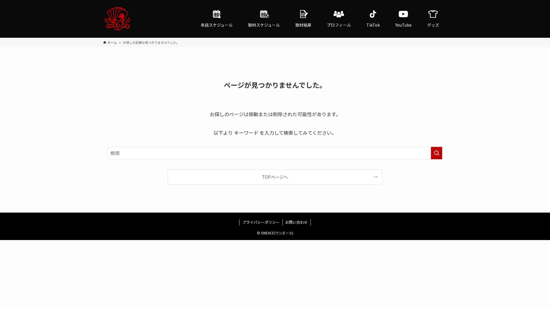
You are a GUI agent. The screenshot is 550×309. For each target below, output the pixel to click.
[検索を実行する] (436, 153)
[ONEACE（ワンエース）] (117, 19)
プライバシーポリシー (261, 222)
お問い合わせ (296, 222)
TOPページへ (275, 177)
